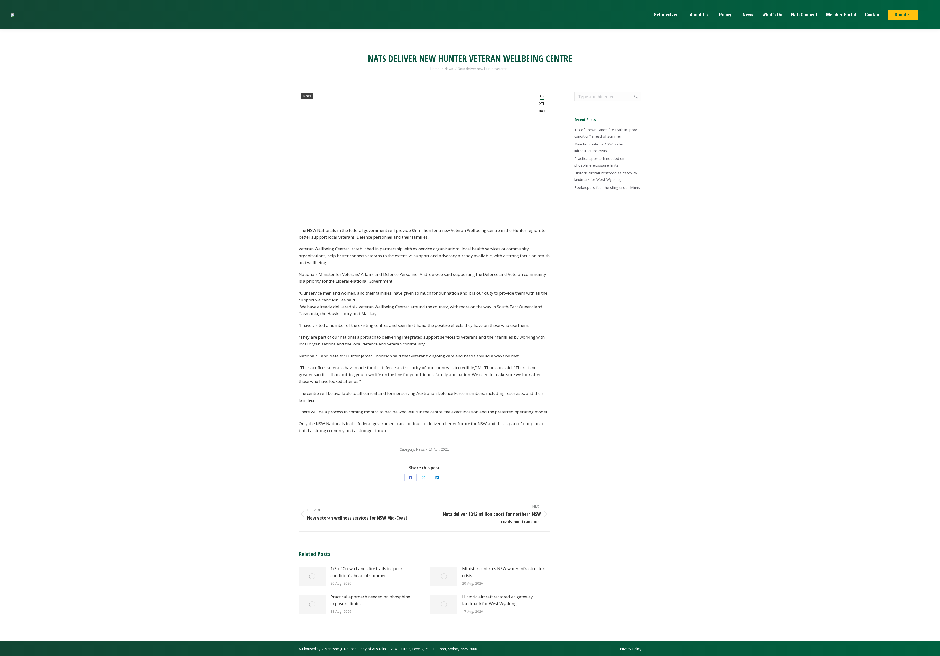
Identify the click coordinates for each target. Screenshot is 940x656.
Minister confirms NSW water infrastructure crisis (504, 572)
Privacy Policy (630, 648)
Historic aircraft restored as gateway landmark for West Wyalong (497, 600)
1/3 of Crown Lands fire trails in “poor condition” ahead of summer (366, 572)
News (307, 96)
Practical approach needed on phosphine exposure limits (370, 600)
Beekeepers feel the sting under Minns (607, 187)
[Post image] (312, 576)
